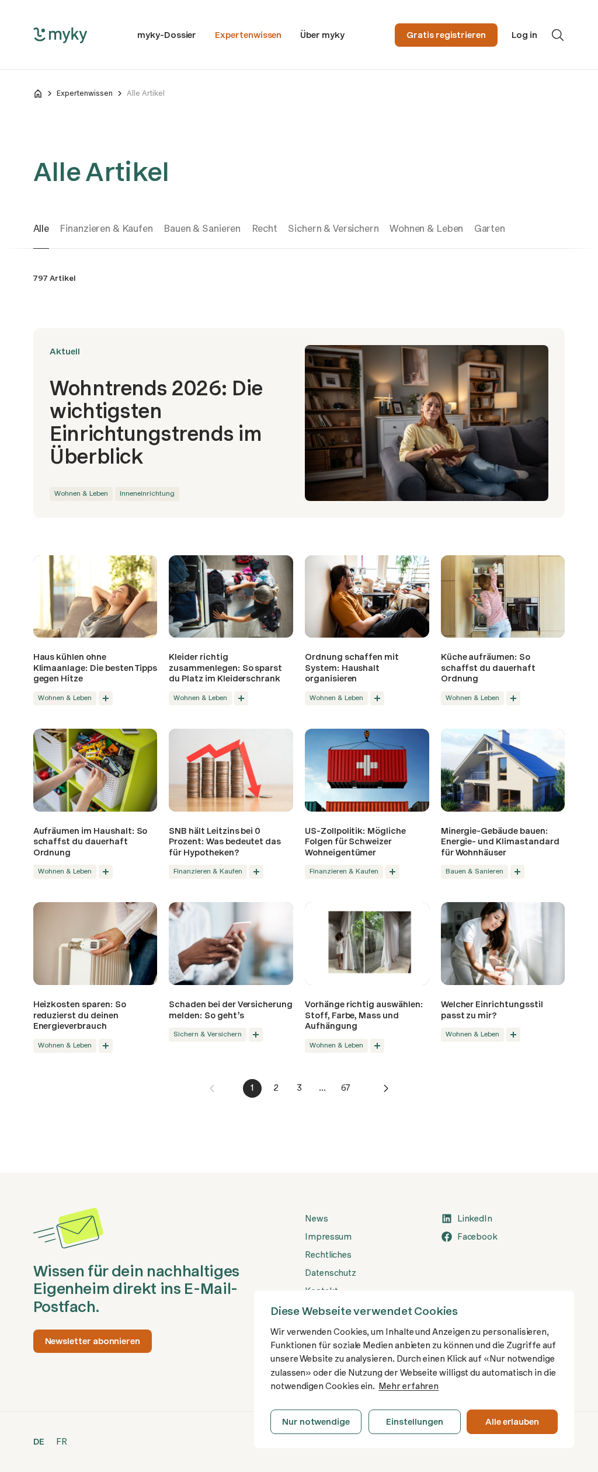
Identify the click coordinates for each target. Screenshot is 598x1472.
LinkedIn (474, 1218)
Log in (524, 35)
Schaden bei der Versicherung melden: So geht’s (231, 1010)
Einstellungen (414, 1422)
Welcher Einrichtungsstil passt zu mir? (492, 1010)
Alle (41, 228)
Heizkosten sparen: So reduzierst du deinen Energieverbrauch (79, 1015)
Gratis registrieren (446, 35)
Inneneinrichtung (147, 493)
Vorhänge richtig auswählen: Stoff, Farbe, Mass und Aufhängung (364, 1015)
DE (39, 1441)
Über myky (322, 35)
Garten (489, 228)
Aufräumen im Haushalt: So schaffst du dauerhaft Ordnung (90, 842)
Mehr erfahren (408, 1386)
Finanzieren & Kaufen (106, 228)
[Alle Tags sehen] (106, 698)
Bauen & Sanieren (202, 228)
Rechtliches (328, 1255)
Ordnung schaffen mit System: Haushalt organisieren (352, 668)
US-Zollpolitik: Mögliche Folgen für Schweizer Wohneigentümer (355, 842)
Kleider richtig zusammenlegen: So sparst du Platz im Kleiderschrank (225, 668)
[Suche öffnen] (557, 35)
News (316, 1218)
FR (61, 1441)
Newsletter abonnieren (92, 1341)
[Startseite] (38, 93)
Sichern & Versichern (333, 228)
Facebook (477, 1236)
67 (346, 1088)
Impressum (328, 1236)
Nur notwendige (316, 1422)
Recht (264, 228)
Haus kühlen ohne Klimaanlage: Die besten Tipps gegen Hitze (95, 668)
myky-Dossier (166, 35)
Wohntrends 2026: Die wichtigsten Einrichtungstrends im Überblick (156, 422)
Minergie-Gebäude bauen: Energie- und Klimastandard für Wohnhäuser (500, 842)
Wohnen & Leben (426, 228)
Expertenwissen (248, 35)
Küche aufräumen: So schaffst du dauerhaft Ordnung (488, 668)
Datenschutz (330, 1273)
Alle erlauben (512, 1422)
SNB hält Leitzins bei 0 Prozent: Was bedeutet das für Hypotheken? (225, 842)
